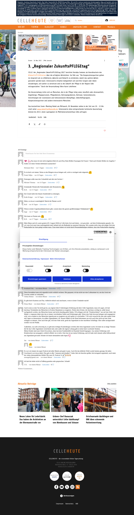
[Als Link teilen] (40, 124)
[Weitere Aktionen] (104, 60)
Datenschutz (69, 504)
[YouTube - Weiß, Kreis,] (62, 487)
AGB (77, 504)
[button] (64, 27)
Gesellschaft (32, 117)
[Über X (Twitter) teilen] (34, 124)
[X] (67, 487)
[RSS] (78, 487)
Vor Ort (40, 117)
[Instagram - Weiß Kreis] (72, 487)
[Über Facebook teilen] (29, 124)
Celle (45, 117)
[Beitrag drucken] (45, 124)
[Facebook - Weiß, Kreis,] (56, 487)
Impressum (59, 504)
